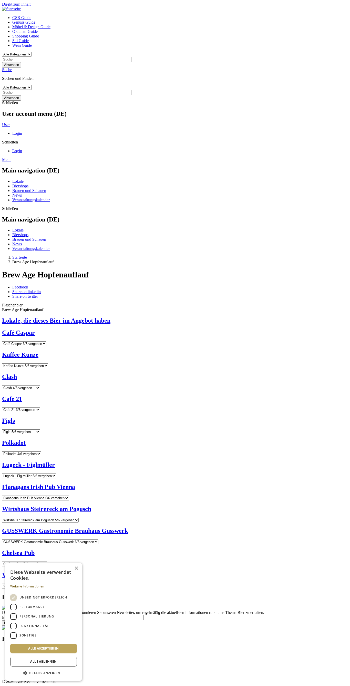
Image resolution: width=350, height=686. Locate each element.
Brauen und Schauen (29, 190)
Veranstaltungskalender (31, 200)
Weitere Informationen (27, 586)
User (6, 124)
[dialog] (43, 622)
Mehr (6, 159)
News (17, 195)
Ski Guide (20, 40)
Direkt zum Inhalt (16, 4)
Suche (7, 69)
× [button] (76, 568)
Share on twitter (25, 296)
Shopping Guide (25, 36)
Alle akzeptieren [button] (43, 648)
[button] (43, 673)
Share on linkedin (26, 291)
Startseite (19, 257)
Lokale (18, 181)
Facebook (20, 287)
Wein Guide (22, 45)
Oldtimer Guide (25, 31)
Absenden (11, 65)
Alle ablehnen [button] (43, 661)
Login (17, 133)
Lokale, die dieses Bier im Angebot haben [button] (56, 320)
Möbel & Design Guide (31, 27)
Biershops (20, 186)
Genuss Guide (23, 22)
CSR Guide (21, 17)
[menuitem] (180, 17)
